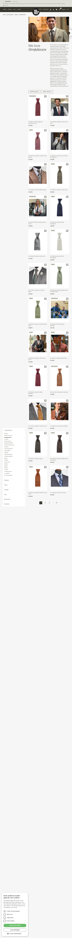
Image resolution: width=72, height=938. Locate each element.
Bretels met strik (8, 435)
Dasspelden (7, 450)
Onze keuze (47, 91)
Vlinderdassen (8, 471)
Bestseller (34, 91)
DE (7, 5)
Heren (4, 9)
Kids (14, 9)
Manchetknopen (8, 454)
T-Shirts (6, 469)
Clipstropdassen (8, 448)
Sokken (6, 467)
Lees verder (14, 907)
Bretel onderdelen (8, 443)
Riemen (6, 463)
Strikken (6, 439)
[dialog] (15, 914)
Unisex (19, 9)
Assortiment (10, 14)
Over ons (45, 9)
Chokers (6, 446)
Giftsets (6, 452)
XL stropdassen (8, 475)
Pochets (6, 460)
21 (56, 502)
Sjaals (6, 465)
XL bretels (6, 473)
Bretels (6, 433)
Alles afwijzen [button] (15, 930)
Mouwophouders (8, 456)
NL (3, 5)
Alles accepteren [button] (14, 925)
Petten (5, 458)
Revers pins (7, 462)
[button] (67, 10)
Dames (10, 9)
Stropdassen (22, 14)
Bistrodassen (7, 441)
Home (4, 14)
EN (5, 5)
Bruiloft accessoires (9, 445)
